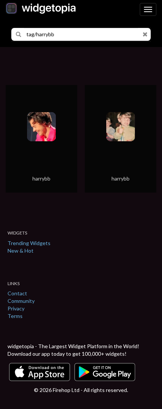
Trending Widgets (29, 243)
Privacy (16, 308)
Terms (15, 316)
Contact (17, 293)
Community (21, 301)
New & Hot (21, 250)
